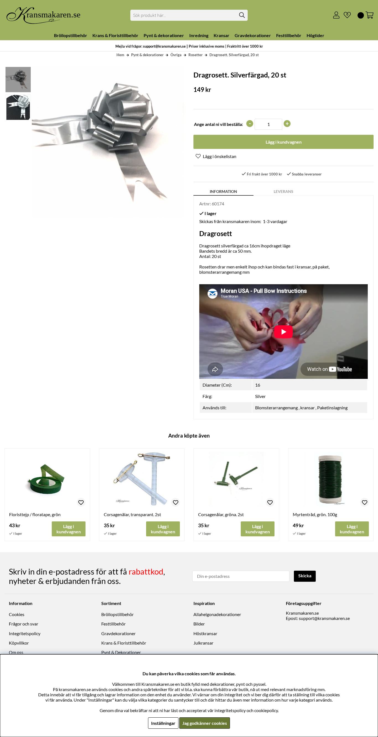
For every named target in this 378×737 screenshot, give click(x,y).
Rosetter (195, 55)
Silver (260, 396)
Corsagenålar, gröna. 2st (221, 514)
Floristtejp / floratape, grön (35, 514)
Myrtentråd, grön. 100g (315, 514)
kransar (307, 407)
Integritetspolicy (24, 633)
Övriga (176, 55)
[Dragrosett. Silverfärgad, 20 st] (17, 79)
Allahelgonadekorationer (217, 614)
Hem (120, 55)
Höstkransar (205, 633)
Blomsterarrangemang (276, 407)
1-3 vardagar (275, 221)
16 (257, 384)
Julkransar (203, 642)
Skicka (304, 575)
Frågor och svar (23, 623)
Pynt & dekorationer (147, 55)
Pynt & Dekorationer (121, 652)
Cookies (16, 614)
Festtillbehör (113, 623)
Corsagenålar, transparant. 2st (132, 514)
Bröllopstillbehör (117, 614)
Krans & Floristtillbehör (123, 642)
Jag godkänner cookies (204, 723)
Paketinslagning (332, 407)
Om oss (16, 652)
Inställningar (163, 723)
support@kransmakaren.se (324, 618)
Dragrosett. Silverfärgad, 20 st (234, 55)
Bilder (199, 623)
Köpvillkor (19, 642)
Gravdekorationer (118, 633)
